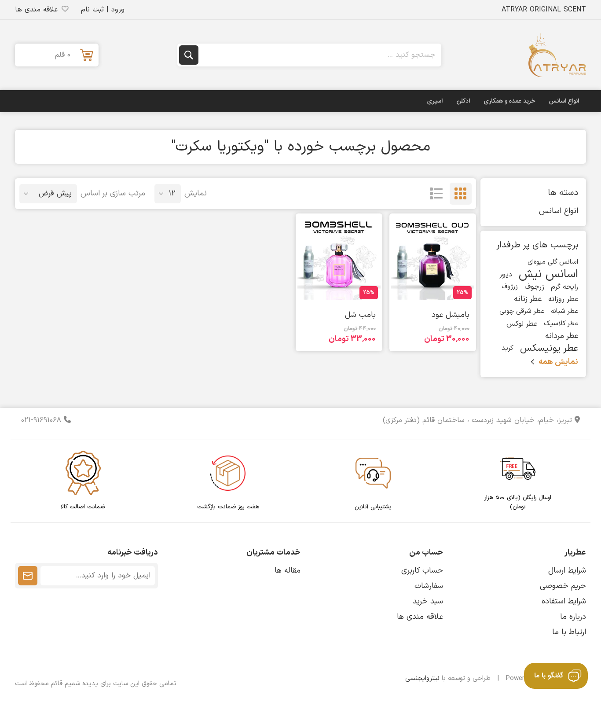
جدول (461, 194)
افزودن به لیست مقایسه (453, 291)
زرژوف (510, 287)
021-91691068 (42, 420)
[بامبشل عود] (432, 258)
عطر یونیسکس (549, 348)
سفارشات (428, 586)
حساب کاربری (422, 571)
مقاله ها (287, 571)
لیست (436, 194)
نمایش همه (558, 362)
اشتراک (27, 575)
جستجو (188, 55)
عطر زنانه (528, 299)
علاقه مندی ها (420, 617)
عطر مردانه (561, 336)
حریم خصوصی (563, 586)
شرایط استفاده (564, 601)
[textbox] (319, 55)
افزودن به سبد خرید (421, 290)
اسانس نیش (548, 274)
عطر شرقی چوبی (521, 311)
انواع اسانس (558, 211)
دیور (505, 274)
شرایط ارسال (567, 571)
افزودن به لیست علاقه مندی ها (469, 289)
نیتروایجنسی (422, 678)
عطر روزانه (563, 299)
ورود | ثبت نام (103, 9)
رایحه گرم (564, 287)
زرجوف (534, 287)
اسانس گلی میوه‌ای (553, 262)
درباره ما (573, 617)
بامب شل (360, 315)
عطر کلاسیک (561, 324)
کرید (507, 348)
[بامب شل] (339, 258)
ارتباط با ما (569, 632)
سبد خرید (428, 601)
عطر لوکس (521, 324)
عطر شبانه (564, 311)
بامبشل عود (450, 315)
